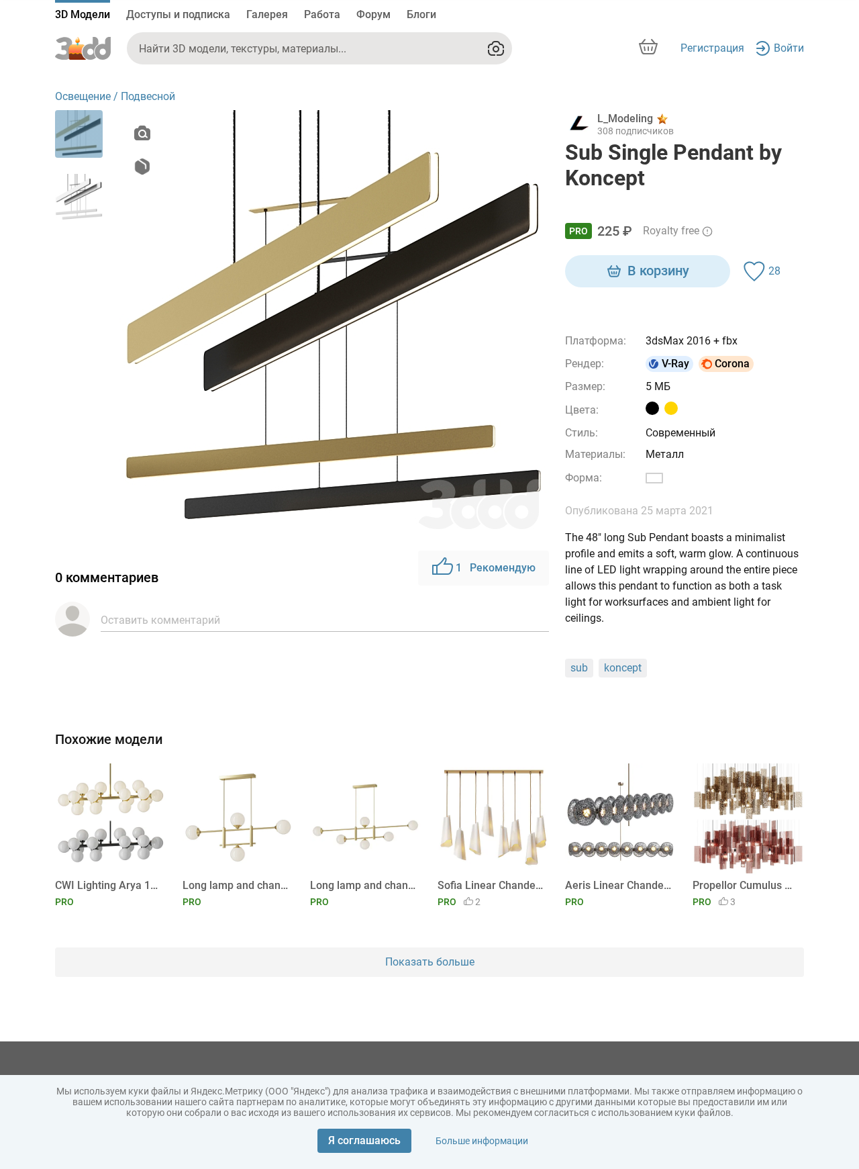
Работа (322, 14)
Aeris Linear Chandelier (618, 885)
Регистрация (712, 48)
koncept (623, 667)
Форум (373, 14)
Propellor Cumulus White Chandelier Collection (746, 885)
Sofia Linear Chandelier (491, 885)
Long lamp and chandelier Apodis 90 (236, 885)
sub (579, 667)
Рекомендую (496, 567)
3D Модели (82, 14)
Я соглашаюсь (364, 1140)
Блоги (421, 14)
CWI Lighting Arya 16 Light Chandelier (108, 885)
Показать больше (429, 961)
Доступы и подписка (178, 14)
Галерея (267, 14)
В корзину (658, 271)
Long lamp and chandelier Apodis (363, 885)
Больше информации (482, 1140)
